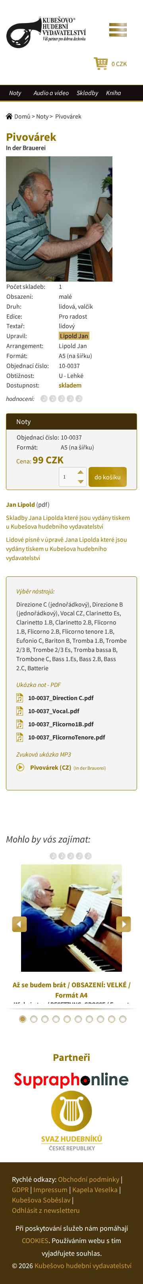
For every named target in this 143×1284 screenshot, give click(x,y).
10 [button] (122, 1019)
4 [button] (56, 1019)
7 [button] (89, 1019)
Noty (15, 93)
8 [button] (100, 1019)
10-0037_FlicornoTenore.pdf (66, 737)
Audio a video (51, 93)
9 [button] (111, 1019)
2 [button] (33, 1019)
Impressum (50, 1189)
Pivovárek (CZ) (68, 767)
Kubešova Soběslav (41, 1199)
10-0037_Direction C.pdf (60, 698)
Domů (22, 116)
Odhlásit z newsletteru (46, 1210)
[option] (71, 924)
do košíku (108, 477)
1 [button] (22, 1019)
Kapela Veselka (95, 1189)
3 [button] (45, 1019)
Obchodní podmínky (88, 1179)
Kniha (113, 93)
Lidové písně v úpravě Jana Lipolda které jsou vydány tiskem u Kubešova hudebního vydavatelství (66, 548)
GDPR (20, 1189)
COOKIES (35, 1240)
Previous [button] (19, 924)
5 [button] (67, 1019)
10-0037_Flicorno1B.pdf (60, 724)
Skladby (87, 93)
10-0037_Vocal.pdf (53, 711)
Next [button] (123, 924)
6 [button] (78, 1019)
